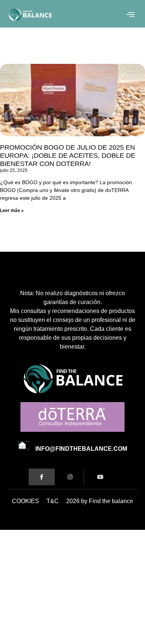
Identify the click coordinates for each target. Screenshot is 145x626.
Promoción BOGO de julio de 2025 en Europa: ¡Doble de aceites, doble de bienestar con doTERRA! (67, 155)
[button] (131, 14)
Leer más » (12, 210)
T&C (52, 501)
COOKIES (25, 501)
